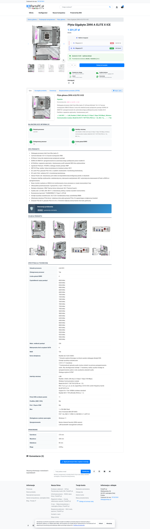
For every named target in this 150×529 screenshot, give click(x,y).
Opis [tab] (30, 90)
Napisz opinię (117, 90)
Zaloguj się (79, 492)
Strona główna (32, 19)
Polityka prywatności (79, 525)
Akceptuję (109, 523)
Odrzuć (101, 523)
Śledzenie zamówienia (83, 489)
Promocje (29, 489)
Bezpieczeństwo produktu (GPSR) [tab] (69, 90)
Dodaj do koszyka (102, 65)
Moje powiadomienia (82, 498)
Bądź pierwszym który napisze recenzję (75, 462)
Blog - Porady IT (31, 501)
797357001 (40, 1)
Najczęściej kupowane (33, 495)
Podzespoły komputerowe (47, 19)
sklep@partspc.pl (106, 499)
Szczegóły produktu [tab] (41, 90)
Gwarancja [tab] (53, 90)
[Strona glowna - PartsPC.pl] (35, 7)
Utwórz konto (80, 495)
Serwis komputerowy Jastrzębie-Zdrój (37, 498)
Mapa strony (55, 517)
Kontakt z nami (55, 514)
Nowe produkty (31, 492)
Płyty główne (61, 19)
